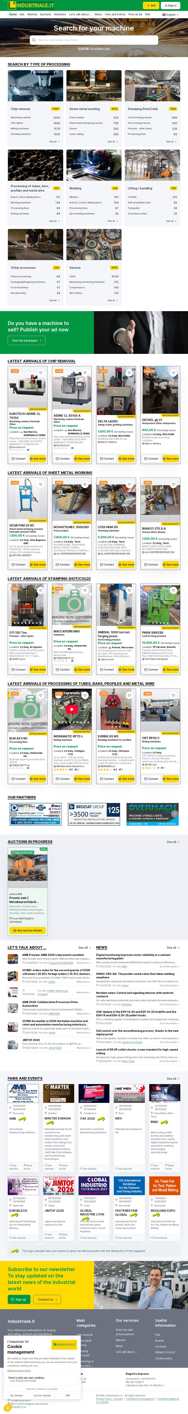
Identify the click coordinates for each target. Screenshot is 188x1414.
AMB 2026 (54, 1013)
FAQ (147, 14)
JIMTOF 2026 (31, 1040)
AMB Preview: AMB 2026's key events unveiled (53, 954)
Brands (159, 1340)
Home (13, 14)
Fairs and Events (115, 14)
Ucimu (51, 981)
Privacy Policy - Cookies (109, 1398)
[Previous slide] (14, 498)
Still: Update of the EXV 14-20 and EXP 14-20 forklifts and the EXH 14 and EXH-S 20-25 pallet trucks (136, 1013)
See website (13, 1167)
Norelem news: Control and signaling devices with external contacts (134, 994)
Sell (153, 5)
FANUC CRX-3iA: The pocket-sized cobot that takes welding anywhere (135, 975)
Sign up (21, 1299)
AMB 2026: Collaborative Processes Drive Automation (50, 1003)
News (98, 14)
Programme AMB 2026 (61, 962)
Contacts (160, 1346)
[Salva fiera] (33, 1090)
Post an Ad (135, 14)
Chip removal (85, 1334)
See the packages (24, 340)
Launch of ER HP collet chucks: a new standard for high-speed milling (137, 1051)
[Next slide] (41, 498)
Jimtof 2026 (55, 1047)
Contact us (45, 1299)
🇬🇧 (169, 14)
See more (40, 458)
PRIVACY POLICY (165, 1352)
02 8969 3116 (18, 1407)
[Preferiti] (40, 373)
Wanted (32, 14)
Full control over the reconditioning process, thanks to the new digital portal (137, 1032)
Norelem (127, 1004)
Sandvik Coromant (132, 1042)
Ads (22, 14)
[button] (25, 516)
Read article (28, 1167)
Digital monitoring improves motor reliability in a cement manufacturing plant (133, 956)
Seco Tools (128, 1061)
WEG (124, 966)
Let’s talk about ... (80, 14)
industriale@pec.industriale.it (32, 1403)
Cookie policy (163, 1358)
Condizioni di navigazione (140, 1398)
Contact (20, 458)
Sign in (172, 5)
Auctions (45, 14)
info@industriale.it (21, 1400)
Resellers (60, 14)
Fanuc (125, 985)
